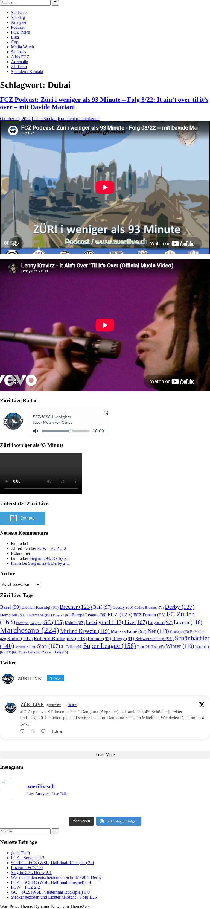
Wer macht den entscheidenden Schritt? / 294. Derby (56, 877)
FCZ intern (20, 32)
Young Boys (30, 652)
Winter (180, 646)
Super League (109, 645)
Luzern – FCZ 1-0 (27, 867)
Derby (179, 606)
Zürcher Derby (55, 652)
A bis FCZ (20, 56)
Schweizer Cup (154, 638)
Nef (158, 631)
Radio (20, 638)
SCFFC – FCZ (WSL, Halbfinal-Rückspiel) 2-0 (52, 862)
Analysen (19, 22)
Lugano (160, 622)
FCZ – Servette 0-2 (27, 857)
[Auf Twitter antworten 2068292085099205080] (24, 731)
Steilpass (18, 51)
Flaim (16, 563)
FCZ (119, 614)
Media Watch (22, 47)
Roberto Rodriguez (60, 638)
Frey (36, 623)
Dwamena (39, 615)
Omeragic (179, 632)
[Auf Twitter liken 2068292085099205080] (44, 731)
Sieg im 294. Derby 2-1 (49, 558)
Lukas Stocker (44, 118)
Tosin (158, 647)
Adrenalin (19, 61)
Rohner (99, 638)
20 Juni (72, 705)
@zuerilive (54, 705)
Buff (102, 607)
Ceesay (123, 607)
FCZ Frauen (149, 614)
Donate (28, 518)
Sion (48, 646)
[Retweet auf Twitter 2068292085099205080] (34, 731)
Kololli (75, 622)
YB (12, 652)
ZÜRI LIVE (32, 704)
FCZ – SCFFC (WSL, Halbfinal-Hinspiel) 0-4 (51, 882)
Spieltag (18, 17)
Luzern (188, 622)
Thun (143, 647)
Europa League (89, 615)
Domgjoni (12, 615)
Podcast (17, 27)
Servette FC (25, 646)
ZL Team (19, 66)
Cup (14, 42)
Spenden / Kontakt (27, 71)
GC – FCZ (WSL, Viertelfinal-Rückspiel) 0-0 (50, 892)
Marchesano (29, 630)
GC (53, 622)
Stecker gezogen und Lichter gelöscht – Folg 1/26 (54, 897)
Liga (15, 37)
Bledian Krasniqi (40, 607)
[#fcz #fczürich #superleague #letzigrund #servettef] (105, 809)
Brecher (76, 607)
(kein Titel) (20, 852)
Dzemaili (62, 615)
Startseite (19, 12)
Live (135, 622)
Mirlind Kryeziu (85, 631)
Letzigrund (104, 622)
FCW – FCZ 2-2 (51, 548)
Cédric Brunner (149, 607)
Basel (10, 607)
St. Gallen (71, 647)
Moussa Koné (129, 631)
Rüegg (123, 638)
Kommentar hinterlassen (79, 118)
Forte (22, 623)
